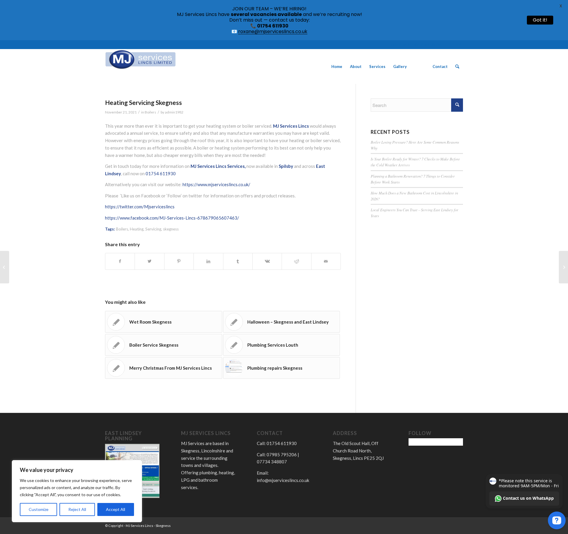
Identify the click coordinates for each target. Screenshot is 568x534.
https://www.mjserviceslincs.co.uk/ (216, 184)
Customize (39, 509)
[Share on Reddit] (296, 261)
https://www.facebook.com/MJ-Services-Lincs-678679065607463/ (172, 217)
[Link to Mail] (458, 44)
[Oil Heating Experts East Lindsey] (4, 267)
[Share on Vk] (267, 261)
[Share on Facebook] (120, 261)
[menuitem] (336, 66)
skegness (171, 229)
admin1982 (174, 112)
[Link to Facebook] (449, 44)
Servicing (153, 229)
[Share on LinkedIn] (208, 261)
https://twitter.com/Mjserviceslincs (140, 206)
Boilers (150, 112)
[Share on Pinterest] (178, 261)
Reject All (77, 509)
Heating (136, 229)
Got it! (540, 20)
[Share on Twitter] (149, 261)
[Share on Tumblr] (237, 261)
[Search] (457, 66)
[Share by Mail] (326, 261)
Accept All (115, 509)
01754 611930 (161, 173)
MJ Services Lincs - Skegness (148, 525)
